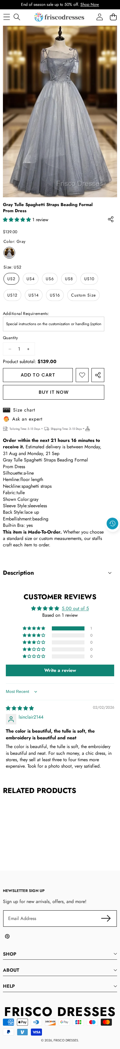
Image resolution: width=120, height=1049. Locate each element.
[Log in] (99, 17)
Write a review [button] (60, 670)
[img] (20, 708)
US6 (50, 279)
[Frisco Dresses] (59, 17)
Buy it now (54, 392)
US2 (11, 279)
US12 (12, 295)
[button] (113, 537)
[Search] (16, 17)
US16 (55, 295)
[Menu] (6, 17)
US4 (31, 279)
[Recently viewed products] (112, 523)
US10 (89, 279)
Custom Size (83, 295)
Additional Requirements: (26, 313)
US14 (34, 295)
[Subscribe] (106, 918)
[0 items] (113, 17)
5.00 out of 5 (75, 608)
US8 (69, 279)
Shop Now (89, 4)
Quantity (10, 338)
